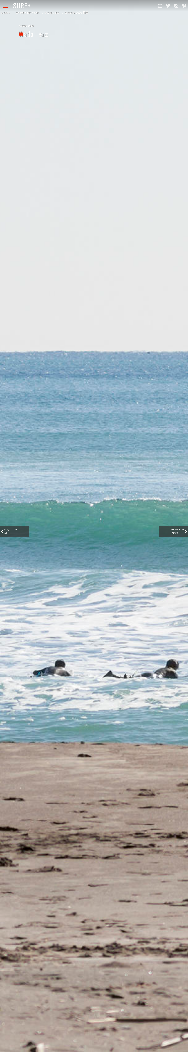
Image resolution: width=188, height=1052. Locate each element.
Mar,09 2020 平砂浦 (177, 531)
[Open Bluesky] (184, 6)
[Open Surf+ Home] (22, 5)
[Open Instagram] (176, 6)
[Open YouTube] (160, 6)
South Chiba (52, 12)
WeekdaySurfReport (27, 12)
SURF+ (5, 12)
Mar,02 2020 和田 (10, 531)
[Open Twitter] (168, 6)
